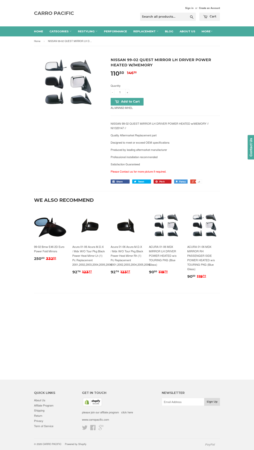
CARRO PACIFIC (54, 13)
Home (38, 31)
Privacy (38, 421)
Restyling (86, 31)
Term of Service (43, 426)
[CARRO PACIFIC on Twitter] (85, 428)
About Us (187, 31)
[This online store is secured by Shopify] (92, 405)
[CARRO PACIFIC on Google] (101, 428)
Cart (212, 16)
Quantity (115, 86)
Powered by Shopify (75, 444)
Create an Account (209, 8)
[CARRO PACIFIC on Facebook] (93, 428)
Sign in (189, 8)
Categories (59, 31)
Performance (115, 31)
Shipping (39, 410)
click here (126, 412)
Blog (169, 31)
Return (38, 415)
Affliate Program (44, 405)
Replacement (144, 31)
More (206, 31)
